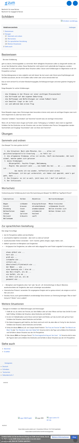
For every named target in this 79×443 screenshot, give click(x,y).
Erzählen (7, 352)
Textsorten (6, 372)
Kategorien (8, 363)
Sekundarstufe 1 (8, 375)
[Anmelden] (69, 3)
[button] (60, 437)
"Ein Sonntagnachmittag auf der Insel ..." (45, 335)
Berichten (7, 349)
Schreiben (5, 369)
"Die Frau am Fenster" (52, 328)
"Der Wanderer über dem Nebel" (26, 330)
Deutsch (5, 366)
